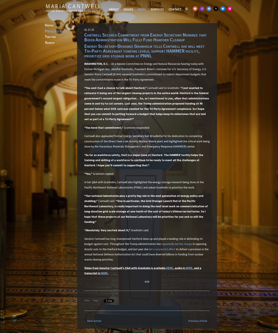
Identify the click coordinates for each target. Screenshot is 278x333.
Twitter (50, 37)
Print (87, 300)
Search (49, 43)
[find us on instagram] (202, 8)
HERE (169, 268)
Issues (128, 9)
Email (95, 300)
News (142, 9)
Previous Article (197, 321)
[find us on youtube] (195, 8)
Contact (175, 9)
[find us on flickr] (229, 8)
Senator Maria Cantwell (73, 8)
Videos (49, 25)
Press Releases (56, 31)
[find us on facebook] (209, 8)
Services (157, 9)
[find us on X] (215, 8)
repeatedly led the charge (176, 244)
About (114, 9)
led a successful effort (162, 249)
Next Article (94, 321)
